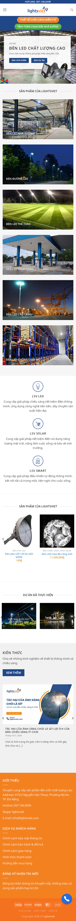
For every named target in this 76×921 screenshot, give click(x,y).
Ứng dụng (25, 910)
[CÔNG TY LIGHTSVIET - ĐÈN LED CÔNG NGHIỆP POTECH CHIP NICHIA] (38, 10)
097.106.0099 (43, 1)
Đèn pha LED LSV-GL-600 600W (19, 555)
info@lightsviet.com (25, 818)
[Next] (72, 539)
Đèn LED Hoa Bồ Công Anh (57, 554)
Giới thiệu (40, 910)
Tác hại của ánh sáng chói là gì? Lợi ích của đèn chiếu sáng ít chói (37, 730)
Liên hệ (53, 910)
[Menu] (5, 9)
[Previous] (3, 539)
